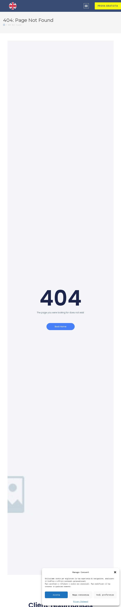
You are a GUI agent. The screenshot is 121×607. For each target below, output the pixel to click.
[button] (115, 572)
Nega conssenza (80, 595)
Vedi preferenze (105, 595)
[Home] (4, 25)
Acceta (56, 595)
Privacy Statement (80, 601)
